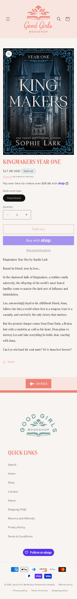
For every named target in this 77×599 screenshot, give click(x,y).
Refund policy (66, 584)
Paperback (16, 199)
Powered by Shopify (45, 584)
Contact (13, 491)
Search (12, 464)
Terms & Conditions (20, 536)
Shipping (7, 176)
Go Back (41, 384)
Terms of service (39, 590)
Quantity (8, 207)
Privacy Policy (16, 527)
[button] (8, 19)
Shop (11, 482)
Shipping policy (60, 590)
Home (11, 473)
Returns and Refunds (21, 518)
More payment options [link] (38, 250)
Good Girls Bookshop (23, 584)
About (12, 500)
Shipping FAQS (17, 509)
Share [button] (11, 362)
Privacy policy (20, 590)
